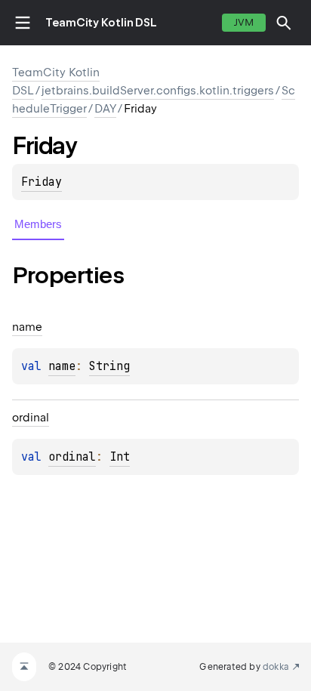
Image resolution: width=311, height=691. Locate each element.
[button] (284, 23)
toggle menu (22, 22)
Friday (41, 182)
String (109, 366)
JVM (244, 22)
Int (119, 456)
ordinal (72, 456)
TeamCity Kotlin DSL (101, 22)
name (61, 366)
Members (38, 223)
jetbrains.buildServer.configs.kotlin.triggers (158, 90)
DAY (105, 109)
